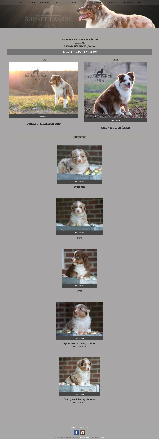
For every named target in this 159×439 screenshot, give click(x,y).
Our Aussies (45, 3)
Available (97, 3)
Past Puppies (112, 3)
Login (103, 437)
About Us (31, 3)
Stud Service (70, 3)
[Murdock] (79, 162)
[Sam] (79, 214)
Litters (84, 3)
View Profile (44, 116)
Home (20, 3)
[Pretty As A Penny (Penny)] (79, 374)
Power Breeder (84, 437)
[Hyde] (79, 266)
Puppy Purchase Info (131, 3)
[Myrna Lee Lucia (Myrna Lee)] (79, 318)
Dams (58, 3)
